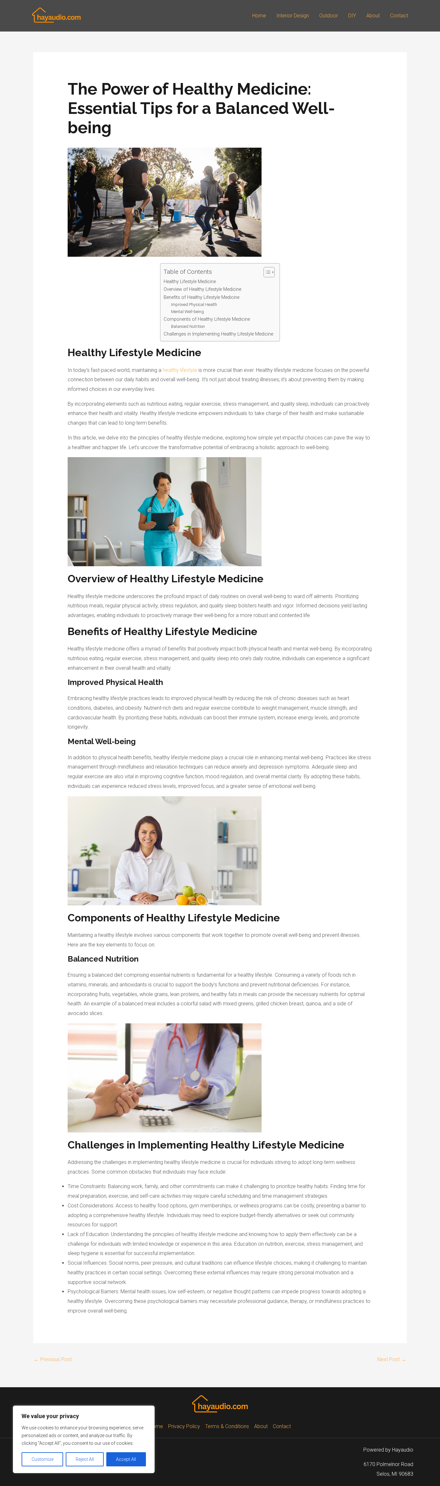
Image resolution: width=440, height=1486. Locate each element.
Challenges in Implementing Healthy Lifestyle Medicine (218, 334)
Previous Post (53, 1359)
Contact (399, 16)
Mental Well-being (187, 311)
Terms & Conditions (227, 1426)
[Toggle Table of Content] (266, 272)
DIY (352, 16)
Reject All (85, 1459)
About (373, 16)
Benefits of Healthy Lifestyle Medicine (201, 297)
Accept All (126, 1459)
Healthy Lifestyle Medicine (190, 281)
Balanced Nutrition (188, 326)
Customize (42, 1459)
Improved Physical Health (194, 304)
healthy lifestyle (180, 370)
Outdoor (328, 16)
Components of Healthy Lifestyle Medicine (207, 319)
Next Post (391, 1359)
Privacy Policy (184, 1426)
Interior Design (292, 16)
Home (259, 16)
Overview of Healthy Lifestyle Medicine (202, 289)
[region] (84, 1439)
